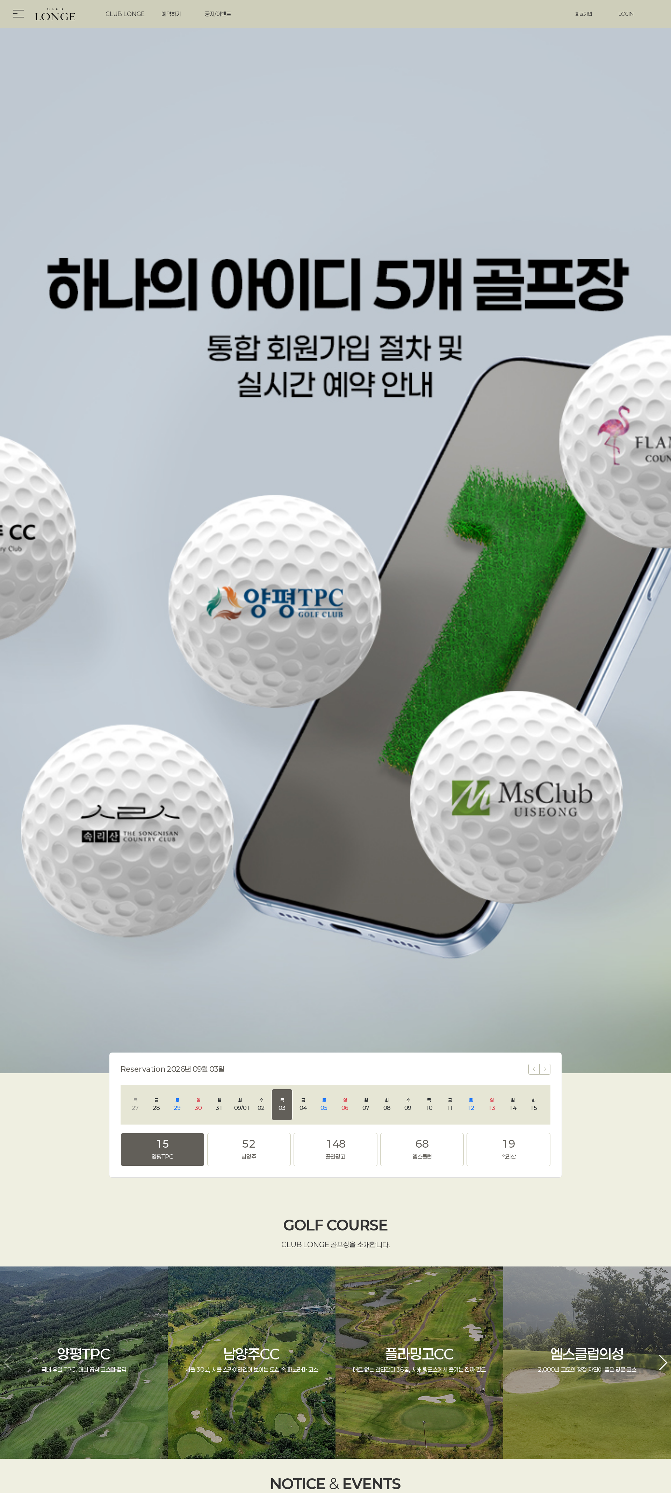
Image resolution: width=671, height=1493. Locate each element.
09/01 (242, 1104)
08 (386, 1104)
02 (261, 1104)
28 (156, 1104)
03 (282, 1104)
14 (512, 1104)
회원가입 (583, 14)
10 (428, 1104)
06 (344, 1104)
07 (365, 1104)
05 (323, 1104)
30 (198, 1104)
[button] (663, 1362)
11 (449, 1104)
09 (407, 1104)
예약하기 (171, 13)
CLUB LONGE (125, 13)
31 (219, 1104)
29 (177, 1104)
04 (303, 1104)
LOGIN (626, 14)
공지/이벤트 (218, 13)
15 (533, 1104)
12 (470, 1104)
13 (491, 1104)
